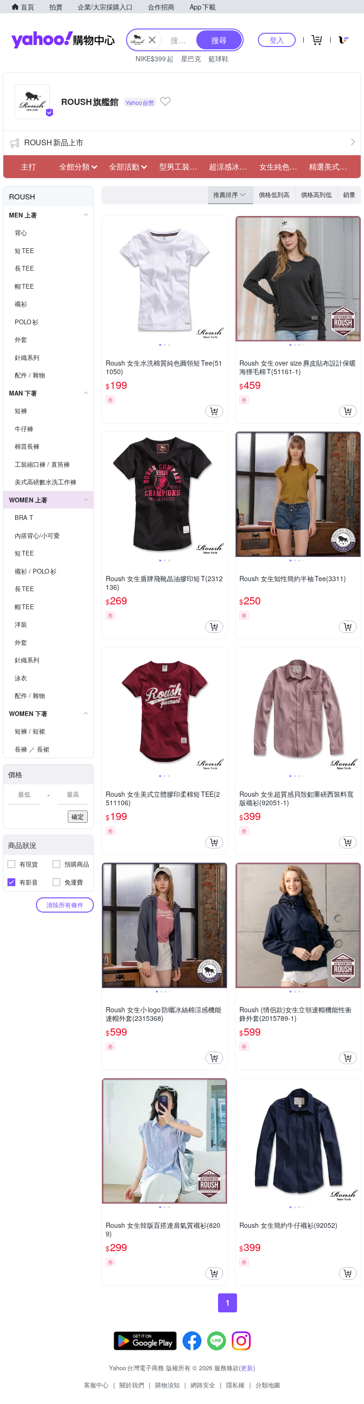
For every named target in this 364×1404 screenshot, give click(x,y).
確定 (78, 816)
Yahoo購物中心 (63, 39)
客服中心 (96, 1384)
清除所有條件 (64, 904)
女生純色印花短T (281, 166)
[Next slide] (221, 279)
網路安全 (203, 1384)
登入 (277, 40)
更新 (247, 1367)
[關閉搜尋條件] (152, 40)
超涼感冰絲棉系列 (231, 166)
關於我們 (131, 1384)
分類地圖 (267, 1384)
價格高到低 (316, 194)
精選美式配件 (331, 166)
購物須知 (167, 1384)
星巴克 (191, 58)
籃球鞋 (218, 58)
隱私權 (235, 1384)
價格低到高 (274, 194)
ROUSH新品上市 (53, 142)
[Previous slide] (108, 279)
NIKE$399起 (154, 58)
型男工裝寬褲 (181, 166)
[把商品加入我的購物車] (214, 411)
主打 (28, 166)
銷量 (349, 194)
